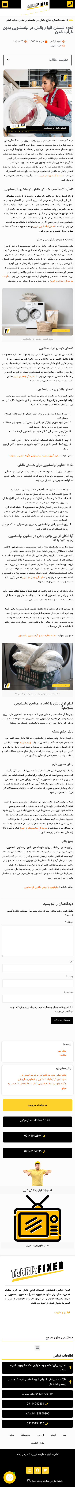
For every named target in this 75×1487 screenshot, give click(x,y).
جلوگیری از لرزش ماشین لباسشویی (41, 887)
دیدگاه (69, 922)
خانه (71, 20)
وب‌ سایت (68, 992)
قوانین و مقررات (62, 1312)
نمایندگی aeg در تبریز (24, 376)
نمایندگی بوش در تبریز (33, 577)
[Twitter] (45, 1470)
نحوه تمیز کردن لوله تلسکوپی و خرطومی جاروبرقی (42, 1079)
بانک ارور (62, 1051)
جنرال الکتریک (37, 1443)
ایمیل (69, 977)
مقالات (63, 1055)
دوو (64, 1435)
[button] (5, 4)
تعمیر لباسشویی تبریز (44, 226)
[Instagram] (29, 1470)
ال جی (41, 1435)
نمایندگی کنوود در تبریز (50, 176)
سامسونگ (26, 1435)
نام (71, 961)
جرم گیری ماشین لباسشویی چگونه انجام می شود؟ (33, 456)
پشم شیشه (25, 743)
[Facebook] (37, 1470)
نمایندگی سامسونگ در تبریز (33, 828)
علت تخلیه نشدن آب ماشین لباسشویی (36, 636)
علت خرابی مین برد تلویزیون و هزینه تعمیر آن (43, 1075)
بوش (11, 1435)
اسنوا (53, 1435)
